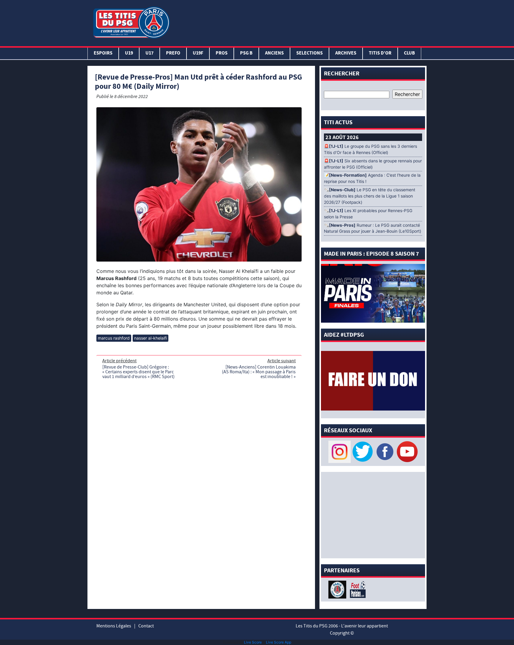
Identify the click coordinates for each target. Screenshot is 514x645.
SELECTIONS (309, 53)
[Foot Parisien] (357, 589)
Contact (146, 626)
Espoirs (103, 53)
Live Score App (278, 642)
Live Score (253, 642)
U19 (129, 53)
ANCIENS (274, 53)
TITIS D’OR (380, 53)
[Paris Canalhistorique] (338, 589)
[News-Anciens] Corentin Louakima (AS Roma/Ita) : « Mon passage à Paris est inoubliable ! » (259, 372)
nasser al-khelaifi (150, 338)
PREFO (173, 53)
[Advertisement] (299, 21)
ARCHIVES (345, 53)
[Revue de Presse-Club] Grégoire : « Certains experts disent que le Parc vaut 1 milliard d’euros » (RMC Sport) (138, 372)
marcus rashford (114, 338)
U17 (149, 53)
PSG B (246, 53)
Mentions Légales (113, 626)
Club (409, 53)
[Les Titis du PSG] (131, 22)
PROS (222, 53)
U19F (198, 53)
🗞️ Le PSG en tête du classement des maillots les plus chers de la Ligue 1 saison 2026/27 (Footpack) (369, 196)
